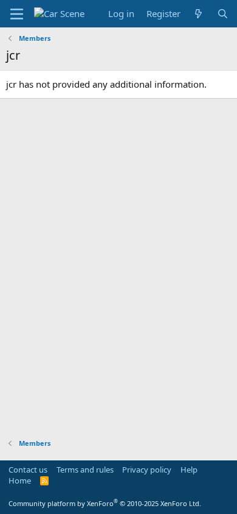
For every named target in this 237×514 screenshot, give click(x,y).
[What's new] (198, 13)
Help (188, 469)
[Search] (223, 13)
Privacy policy (146, 469)
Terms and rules (85, 469)
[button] (16, 14)
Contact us (28, 469)
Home (20, 480)
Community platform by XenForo (105, 503)
